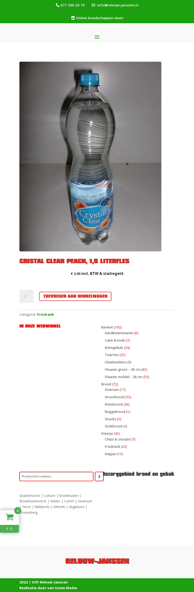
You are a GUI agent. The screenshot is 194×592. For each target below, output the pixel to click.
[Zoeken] (99, 476)
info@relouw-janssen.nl (117, 5)
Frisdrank (45, 314)
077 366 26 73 (73, 5)
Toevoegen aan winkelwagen (75, 296)
